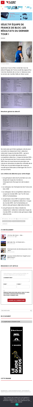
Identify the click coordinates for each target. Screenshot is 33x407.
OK (17, 404)
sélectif (5, 223)
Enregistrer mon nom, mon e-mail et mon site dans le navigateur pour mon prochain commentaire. (16, 294)
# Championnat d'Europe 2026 (11, 322)
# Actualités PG (7, 221)
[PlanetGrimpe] (11, 2)
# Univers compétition (19, 221)
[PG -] (16, 85)
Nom (5, 284)
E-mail (19, 284)
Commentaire (8, 277)
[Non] (31, 401)
